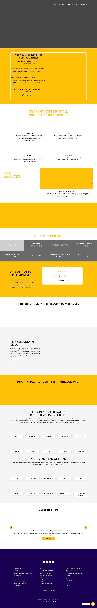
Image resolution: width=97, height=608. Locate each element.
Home (55, 4)
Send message (77, 93)
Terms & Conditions (51, 601)
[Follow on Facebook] (44, 562)
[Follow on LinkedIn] (47, 562)
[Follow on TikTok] (50, 562)
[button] (93, 604)
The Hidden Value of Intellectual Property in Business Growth (49, 531)
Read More (48, 538)
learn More (28, 95)
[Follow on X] (53, 562)
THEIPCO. (48, 599)
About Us (61, 4)
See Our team (17, 360)
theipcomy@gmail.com (46, 583)
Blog (77, 4)
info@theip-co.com (45, 581)
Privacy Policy (44, 601)
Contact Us (83, 4)
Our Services (69, 4)
